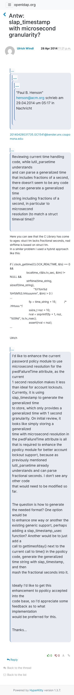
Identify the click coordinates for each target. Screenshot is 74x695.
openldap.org (25, 5)
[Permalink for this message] (69, 655)
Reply (14, 659)
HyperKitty (36, 690)
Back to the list (16, 674)
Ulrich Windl (25, 48)
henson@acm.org (30, 98)
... (12, 70)
